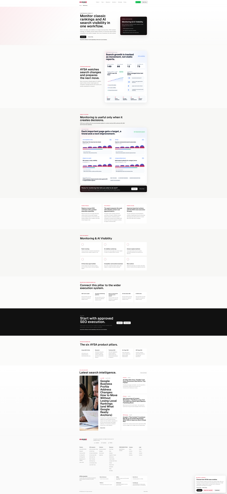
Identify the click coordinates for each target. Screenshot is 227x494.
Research (81, 451)
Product (97, 2)
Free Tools (111, 449)
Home (80, 5)
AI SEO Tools (91, 451)
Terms (140, 451)
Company (131, 447)
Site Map (111, 470)
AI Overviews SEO (92, 455)
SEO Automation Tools (93, 449)
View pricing (90, 36)
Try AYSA (138, 2)
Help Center (111, 464)
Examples (111, 466)
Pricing (125, 2)
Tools (102, 2)
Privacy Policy (198, 487)
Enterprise (120, 2)
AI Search (125, 377)
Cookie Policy (204, 487)
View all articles (143, 372)
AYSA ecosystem (83, 476)
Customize (217, 490)
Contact (130, 451)
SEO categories (92, 447)
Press (110, 468)
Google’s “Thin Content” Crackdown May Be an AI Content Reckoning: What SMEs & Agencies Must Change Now (134, 419)
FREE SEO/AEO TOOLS (123, 447)
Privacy (140, 449)
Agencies (101, 455)
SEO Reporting (92, 460)
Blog (110, 451)
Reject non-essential (208, 490)
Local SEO (102, 378)
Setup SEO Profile (82, 449)
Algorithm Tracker (112, 455)
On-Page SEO (82, 455)
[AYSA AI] (83, 2)
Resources (108, 2)
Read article (102, 427)
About (130, 449)
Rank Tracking (92, 458)
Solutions (114, 2)
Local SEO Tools (92, 464)
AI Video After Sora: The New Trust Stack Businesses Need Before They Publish (134, 381)
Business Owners (102, 449)
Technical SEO (82, 453)
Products (81, 447)
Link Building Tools (93, 462)
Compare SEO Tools (113, 460)
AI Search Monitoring (93, 453)
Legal (140, 447)
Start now (83, 36)
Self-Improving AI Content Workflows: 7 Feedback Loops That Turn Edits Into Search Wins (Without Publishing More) (134, 401)
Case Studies (111, 458)
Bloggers (101, 451)
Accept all (199, 490)
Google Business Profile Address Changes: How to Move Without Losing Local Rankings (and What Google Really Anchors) (108, 398)
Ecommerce (101, 453)
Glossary (111, 453)
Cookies (140, 453)
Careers (130, 453)
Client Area (144, 2)
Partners (130, 455)
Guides (110, 462)
